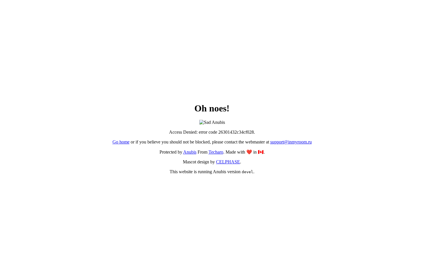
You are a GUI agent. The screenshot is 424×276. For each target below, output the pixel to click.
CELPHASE (228, 161)
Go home (121, 141)
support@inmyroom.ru (291, 141)
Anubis (189, 152)
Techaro (216, 152)
